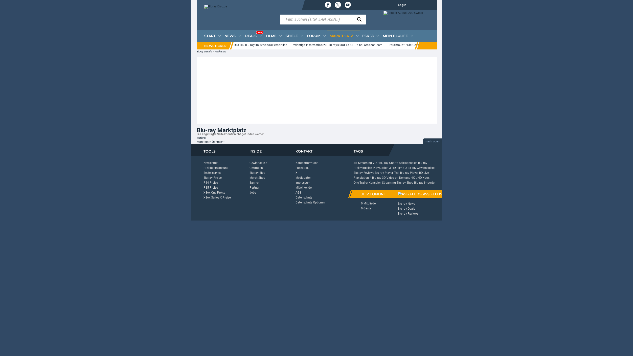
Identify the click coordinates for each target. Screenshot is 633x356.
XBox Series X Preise (217, 197)
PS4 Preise (210, 182)
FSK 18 (368, 36)
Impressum (303, 182)
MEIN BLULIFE (395, 36)
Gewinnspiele (258, 163)
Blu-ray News (406, 203)
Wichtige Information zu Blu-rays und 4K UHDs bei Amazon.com (334, 45)
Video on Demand (398, 177)
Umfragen (256, 168)
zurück (201, 138)
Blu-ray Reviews (364, 173)
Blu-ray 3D (379, 177)
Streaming (389, 182)
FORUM (313, 36)
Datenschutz (303, 197)
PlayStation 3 (382, 168)
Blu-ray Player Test (387, 173)
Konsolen (375, 182)
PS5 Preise (210, 187)
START (209, 36)
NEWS (230, 36)
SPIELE (292, 36)
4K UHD (416, 177)
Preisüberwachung (215, 168)
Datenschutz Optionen (310, 202)
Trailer (364, 182)
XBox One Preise (214, 192)
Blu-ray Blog (257, 173)
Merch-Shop (257, 177)
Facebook (302, 168)
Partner (254, 187)
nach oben (433, 141)
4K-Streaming (363, 163)
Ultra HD (410, 168)
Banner (254, 182)
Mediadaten (303, 177)
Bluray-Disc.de (204, 51)
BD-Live (424, 173)
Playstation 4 (362, 177)
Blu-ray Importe (424, 182)
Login (402, 5)
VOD (376, 163)
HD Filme (398, 168)
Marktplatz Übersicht (211, 142)
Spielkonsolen (408, 163)
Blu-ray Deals (406, 208)
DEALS (253, 34)
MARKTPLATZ (341, 36)
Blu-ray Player (409, 173)
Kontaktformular (306, 163)
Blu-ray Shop (405, 182)
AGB (298, 192)
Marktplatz (220, 51)
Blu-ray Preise (212, 177)
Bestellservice (212, 173)
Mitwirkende (303, 187)
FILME (271, 36)
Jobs (252, 192)
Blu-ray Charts (388, 163)
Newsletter (210, 163)
